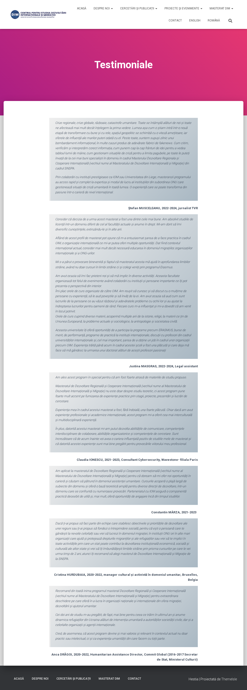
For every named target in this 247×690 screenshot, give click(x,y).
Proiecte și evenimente (182, 8)
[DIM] (38, 14)
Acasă (81, 8)
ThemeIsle (229, 679)
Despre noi (102, 8)
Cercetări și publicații (137, 8)
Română (214, 20)
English (194, 20)
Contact (175, 20)
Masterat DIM (220, 8)
